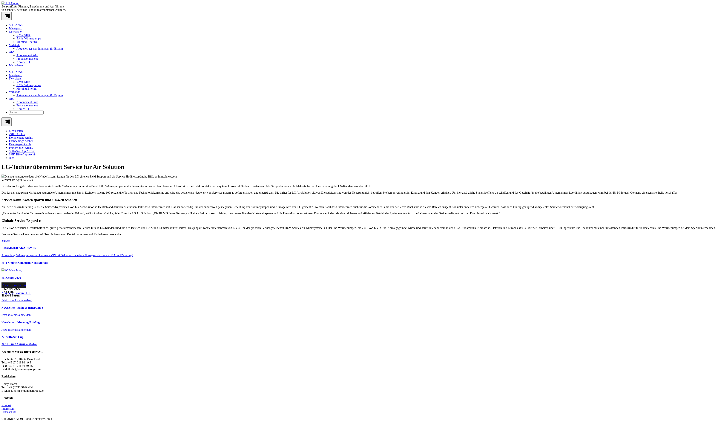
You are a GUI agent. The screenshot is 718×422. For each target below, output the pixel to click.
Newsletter (15, 31)
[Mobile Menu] (6, 16)
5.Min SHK (23, 35)
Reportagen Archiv (20, 144)
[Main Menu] (6, 121)
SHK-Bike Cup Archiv (22, 154)
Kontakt (6, 405)
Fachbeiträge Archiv (21, 141)
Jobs (11, 157)
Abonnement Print (27, 55)
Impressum (7, 408)
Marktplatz (15, 28)
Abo (11, 51)
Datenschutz (8, 412)
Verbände (14, 45)
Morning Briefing (26, 41)
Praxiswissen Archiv (21, 147)
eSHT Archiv (17, 134)
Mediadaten (16, 65)
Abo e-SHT (23, 62)
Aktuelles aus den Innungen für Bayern (39, 48)
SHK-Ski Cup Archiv (22, 151)
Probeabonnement (27, 58)
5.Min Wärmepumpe (28, 38)
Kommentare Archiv (21, 137)
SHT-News (15, 25)
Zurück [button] (5, 240)
